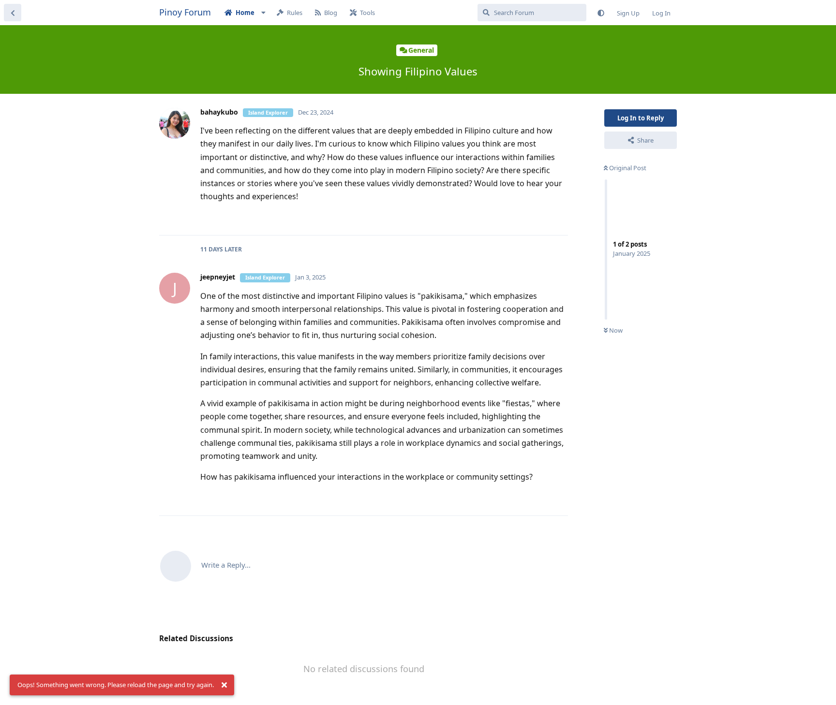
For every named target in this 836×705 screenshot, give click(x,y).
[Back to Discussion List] (12, 12)
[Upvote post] (530, 217)
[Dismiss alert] (224, 685)
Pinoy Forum (185, 12)
